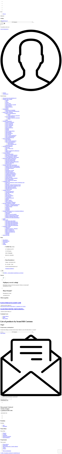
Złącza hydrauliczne (9, 127)
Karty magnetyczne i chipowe (11, 180)
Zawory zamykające (9, 125)
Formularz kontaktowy (9, 268)
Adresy (4, 447)
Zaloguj (4, 92)
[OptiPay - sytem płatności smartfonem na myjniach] (13, 272)
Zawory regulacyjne (9, 124)
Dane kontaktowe (6, 437)
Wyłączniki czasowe (9, 171)
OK (2, 270)
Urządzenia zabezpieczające (10, 173)
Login (1, 29)
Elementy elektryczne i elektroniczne (12, 166)
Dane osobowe (6, 444)
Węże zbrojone (8, 134)
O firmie (4, 434)
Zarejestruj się (5, 29)
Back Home (3, 333)
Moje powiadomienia (7, 450)
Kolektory (7, 128)
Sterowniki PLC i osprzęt (10, 175)
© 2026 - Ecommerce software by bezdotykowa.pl (10, 452)
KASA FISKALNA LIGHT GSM (10, 303)
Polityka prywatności (7, 436)
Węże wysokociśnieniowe (10, 136)
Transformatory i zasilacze (10, 174)
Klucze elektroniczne (9, 179)
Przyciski (7, 169)
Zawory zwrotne (8, 126)
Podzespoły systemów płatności (11, 178)
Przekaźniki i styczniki (9, 170)
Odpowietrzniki (8, 132)
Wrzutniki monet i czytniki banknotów (12, 167)
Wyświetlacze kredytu (9, 168)
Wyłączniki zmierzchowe (10, 172)
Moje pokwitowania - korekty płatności (10, 446)
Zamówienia (5, 445)
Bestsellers (5, 426)
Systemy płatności (8, 177)
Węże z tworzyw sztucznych (10, 135)
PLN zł (4, 13)
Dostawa (4, 433)
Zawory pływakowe (9, 123)
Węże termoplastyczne (9, 137)
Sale (4, 425)
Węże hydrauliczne (9, 133)
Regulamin (5, 435)
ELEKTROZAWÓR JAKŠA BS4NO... (12, 309)
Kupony (4, 448)
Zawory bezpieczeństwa (10, 130)
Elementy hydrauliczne (9, 122)
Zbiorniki (7, 129)
